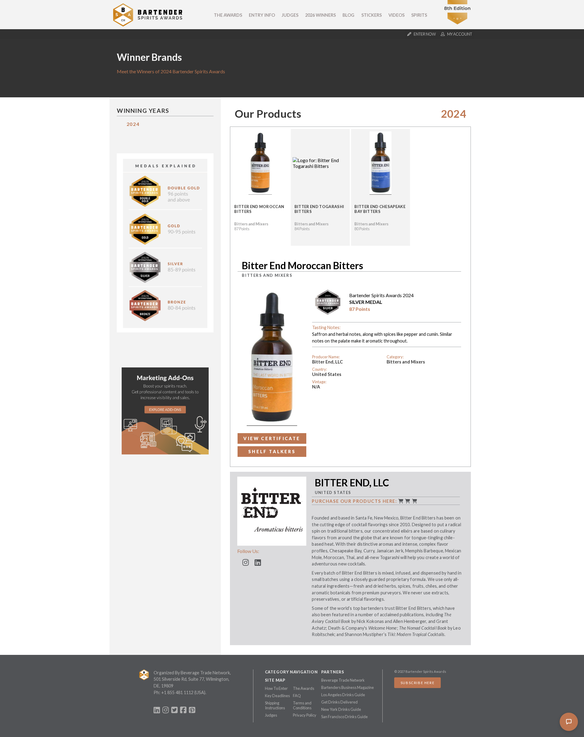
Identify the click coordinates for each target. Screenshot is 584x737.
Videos (396, 15)
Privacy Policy (304, 715)
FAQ (297, 695)
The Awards (228, 15)
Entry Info (262, 15)
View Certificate (271, 438)
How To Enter (276, 688)
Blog (348, 15)
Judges (290, 15)
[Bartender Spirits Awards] (147, 24)
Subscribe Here (417, 683)
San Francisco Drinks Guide (344, 716)
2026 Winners (320, 15)
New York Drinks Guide (341, 709)
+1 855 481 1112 (177, 692)
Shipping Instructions (275, 705)
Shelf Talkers (272, 451)
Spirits (419, 15)
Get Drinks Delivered (339, 702)
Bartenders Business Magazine (347, 687)
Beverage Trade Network (343, 680)
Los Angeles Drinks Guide (343, 694)
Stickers (371, 15)
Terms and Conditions (302, 705)
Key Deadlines (277, 695)
